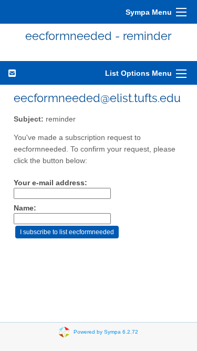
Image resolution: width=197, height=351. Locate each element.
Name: (25, 208)
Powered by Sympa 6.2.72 (106, 332)
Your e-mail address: (50, 183)
